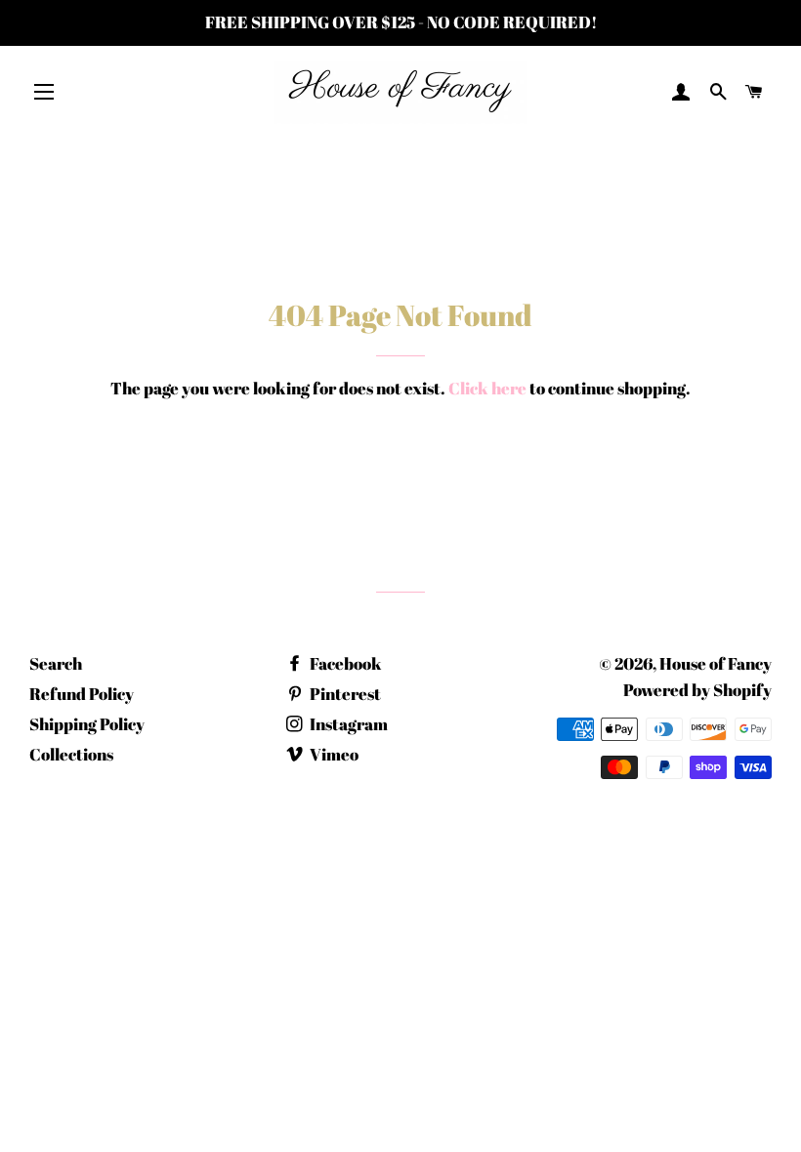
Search (55, 663)
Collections (71, 754)
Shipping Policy (87, 724)
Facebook (344, 663)
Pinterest (344, 693)
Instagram (347, 724)
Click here (487, 388)
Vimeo (332, 754)
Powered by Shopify (697, 690)
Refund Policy (81, 693)
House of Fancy (715, 663)
